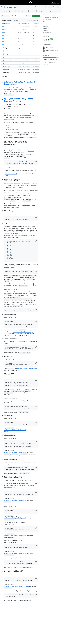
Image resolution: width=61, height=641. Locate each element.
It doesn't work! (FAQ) (12, 129)
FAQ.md (6, 57)
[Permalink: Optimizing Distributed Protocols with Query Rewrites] (3, 83)
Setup (7, 125)
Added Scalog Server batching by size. (27, 29)
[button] (36, 162)
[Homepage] (30, 2)
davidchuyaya (7, 20)
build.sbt (6, 69)
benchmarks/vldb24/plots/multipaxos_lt (15, 430)
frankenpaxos (28, 117)
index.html (6, 72)
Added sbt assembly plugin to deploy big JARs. (29, 35)
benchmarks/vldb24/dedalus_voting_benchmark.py (18, 235)
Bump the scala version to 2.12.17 (26, 51)
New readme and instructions (25, 57)
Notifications (39, 6)
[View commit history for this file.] (38, 20)
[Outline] (38, 76)
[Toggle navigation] (3, 2)
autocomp (13, 7)
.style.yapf (7, 54)
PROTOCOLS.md (8, 60)
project (6, 35)
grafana (6, 26)
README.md (7, 63)
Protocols (8, 127)
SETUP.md (7, 66)
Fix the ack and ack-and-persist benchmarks (29, 41)
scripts (6, 41)
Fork (48, 6)
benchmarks (7, 23)
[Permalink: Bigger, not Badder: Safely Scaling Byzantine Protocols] (3, 100)
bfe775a (30, 20)
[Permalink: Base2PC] (3, 356)
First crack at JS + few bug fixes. (26, 72)
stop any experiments (11, 173)
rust (5, 38)
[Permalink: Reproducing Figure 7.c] (3, 459)
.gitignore (6, 48)
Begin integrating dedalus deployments (27, 48)
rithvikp (5, 7)
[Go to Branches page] (12, 16)
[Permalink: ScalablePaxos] (3, 435)
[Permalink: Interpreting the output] (3, 289)
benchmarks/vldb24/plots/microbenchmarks (16, 586)
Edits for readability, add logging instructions (29, 60)
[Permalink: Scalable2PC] (3, 374)
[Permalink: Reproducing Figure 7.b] (3, 398)
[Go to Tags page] (15, 16)
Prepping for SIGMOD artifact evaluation (28, 66)
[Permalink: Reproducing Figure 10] (3, 571)
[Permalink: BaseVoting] (3, 211)
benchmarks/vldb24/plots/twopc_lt (27, 368)
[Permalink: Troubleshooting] (3, 224)
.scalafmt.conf (7, 51)
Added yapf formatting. (23, 54)
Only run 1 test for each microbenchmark (28, 23)
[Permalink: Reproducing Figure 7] (3, 180)
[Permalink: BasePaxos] (3, 416)
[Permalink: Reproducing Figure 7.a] (3, 339)
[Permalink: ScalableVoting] (3, 315)
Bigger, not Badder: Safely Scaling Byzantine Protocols (18, 100)
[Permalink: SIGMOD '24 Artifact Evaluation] (3, 143)
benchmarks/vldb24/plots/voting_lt (23, 332)
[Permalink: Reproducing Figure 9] (3, 477)
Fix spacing (15, 20)
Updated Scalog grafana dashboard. (27, 26)
